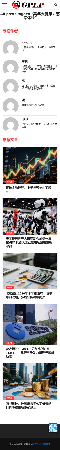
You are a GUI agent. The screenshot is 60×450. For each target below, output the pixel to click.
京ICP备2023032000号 (41, 444)
